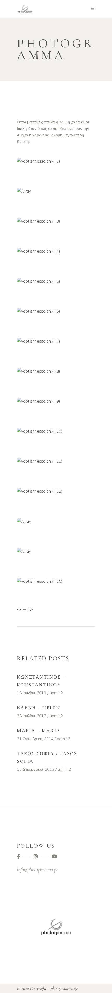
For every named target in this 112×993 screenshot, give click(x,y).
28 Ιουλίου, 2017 (31, 715)
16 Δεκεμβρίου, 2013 (35, 769)
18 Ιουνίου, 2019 (31, 692)
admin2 (56, 692)
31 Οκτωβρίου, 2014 (35, 738)
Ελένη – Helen (38, 707)
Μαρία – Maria (39, 730)
